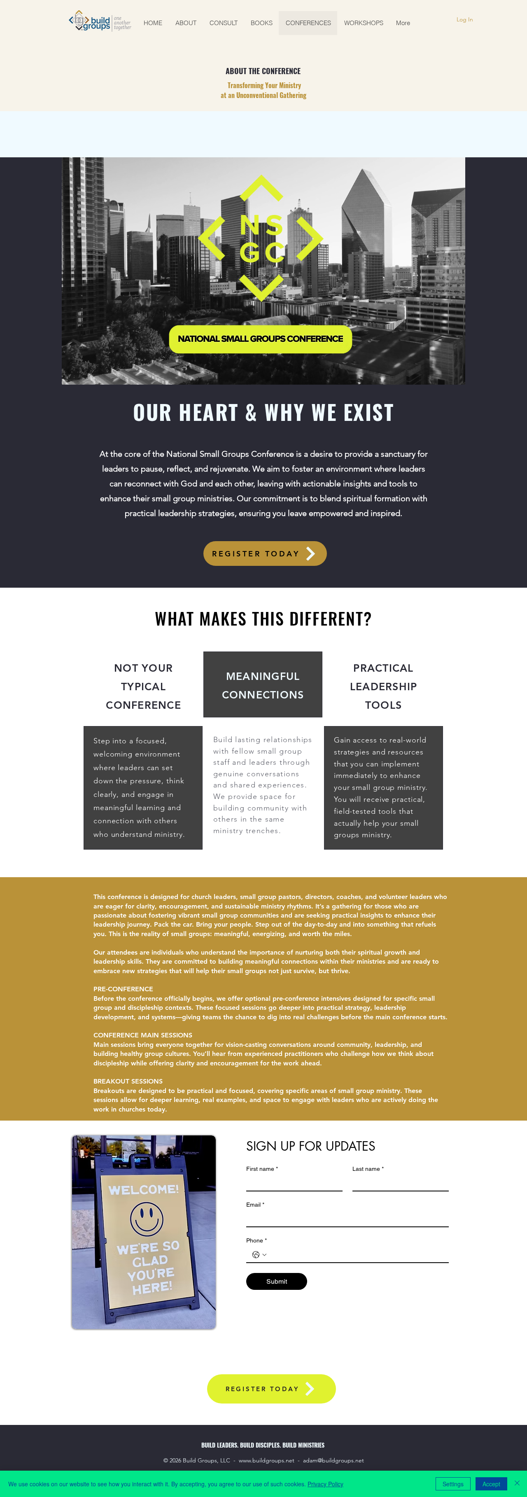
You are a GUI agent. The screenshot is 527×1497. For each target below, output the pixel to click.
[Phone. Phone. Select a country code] (259, 1255)
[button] (454, 376)
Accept (491, 1484)
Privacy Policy (325, 1484)
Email (255, 1204)
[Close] (517, 1483)
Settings (453, 1484)
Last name (368, 1168)
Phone (256, 1240)
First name (262, 1168)
